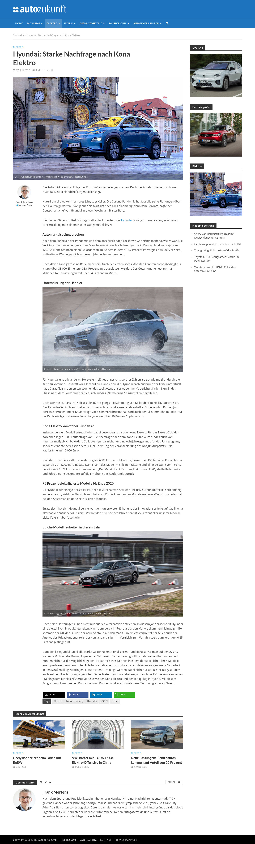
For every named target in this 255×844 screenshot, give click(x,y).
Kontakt (105, 839)
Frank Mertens (24, 202)
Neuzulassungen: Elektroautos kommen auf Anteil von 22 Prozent (156, 760)
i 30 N (104, 701)
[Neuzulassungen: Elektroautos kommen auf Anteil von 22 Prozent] (157, 734)
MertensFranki (25, 205)
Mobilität (33, 23)
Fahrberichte (118, 23)
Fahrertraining (74, 701)
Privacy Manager (126, 839)
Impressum (69, 839)
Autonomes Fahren (146, 23)
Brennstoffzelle (91, 23)
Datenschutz (88, 839)
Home (19, 23)
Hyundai (126, 220)
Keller (115, 701)
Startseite (18, 35)
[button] (54, 695)
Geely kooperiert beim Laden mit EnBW (37, 760)
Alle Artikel (174, 782)
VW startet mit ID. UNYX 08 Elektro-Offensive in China (92, 760)
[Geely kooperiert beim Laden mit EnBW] (39, 734)
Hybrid (68, 23)
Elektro (52, 23)
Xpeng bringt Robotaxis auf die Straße (216, 250)
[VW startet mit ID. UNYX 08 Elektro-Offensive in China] (98, 734)
